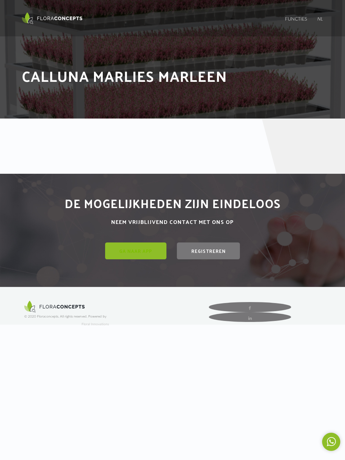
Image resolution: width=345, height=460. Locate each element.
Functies (296, 19)
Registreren (208, 251)
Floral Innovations (95, 324)
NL (320, 19)
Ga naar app (135, 251)
